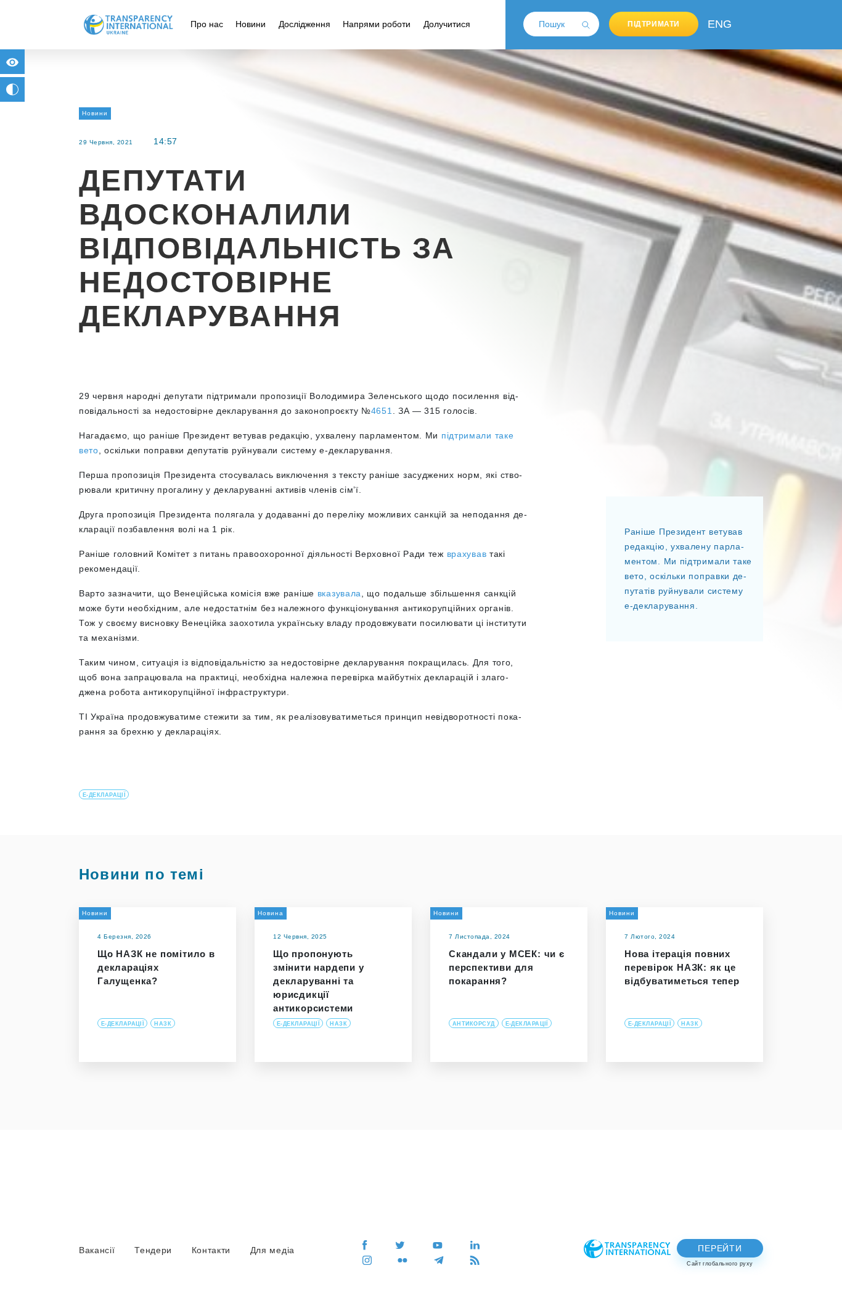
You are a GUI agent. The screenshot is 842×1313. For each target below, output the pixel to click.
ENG (717, 24)
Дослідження (304, 24)
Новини (250, 24)
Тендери (153, 1250)
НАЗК (162, 1024)
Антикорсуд (473, 1024)
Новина (271, 913)
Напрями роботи (377, 24)
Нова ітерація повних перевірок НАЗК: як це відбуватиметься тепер (682, 967)
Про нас (206, 24)
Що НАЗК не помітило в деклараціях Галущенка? (156, 967)
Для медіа (272, 1250)
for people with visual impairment (12, 61)
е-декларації (104, 795)
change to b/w (12, 89)
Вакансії (97, 1250)
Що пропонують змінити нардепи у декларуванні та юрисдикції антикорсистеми (318, 981)
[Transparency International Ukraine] (128, 24)
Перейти (720, 1248)
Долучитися (446, 24)
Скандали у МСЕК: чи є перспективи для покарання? (507, 967)
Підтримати (653, 24)
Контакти (211, 1250)
